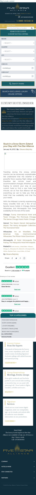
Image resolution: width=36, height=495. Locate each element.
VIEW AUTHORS (6, 337)
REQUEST (8, 392)
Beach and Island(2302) (10, 331)
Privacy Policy (24, 485)
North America (15, 246)
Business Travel (12, 251)
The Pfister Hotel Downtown (23, 236)
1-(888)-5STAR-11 (25, 21)
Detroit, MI (21, 249)
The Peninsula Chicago (26, 217)
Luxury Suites (20, 251)
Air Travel (27, 251)
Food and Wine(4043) (9, 320)
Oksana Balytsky (26, 149)
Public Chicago (29, 219)
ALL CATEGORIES (6, 334)
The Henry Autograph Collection (23, 225)
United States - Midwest (26, 246)
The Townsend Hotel (11, 228)
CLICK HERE (9, 421)
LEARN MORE (10, 363)
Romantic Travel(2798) (10, 328)
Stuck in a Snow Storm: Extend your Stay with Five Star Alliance (18, 145)
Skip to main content (7, 1)
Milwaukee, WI (14, 249)
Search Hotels (18, 84)
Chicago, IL (6, 249)
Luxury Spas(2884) (8, 325)
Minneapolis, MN (29, 249)
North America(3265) (9, 323)
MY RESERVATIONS (27, 17)
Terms (18, 485)
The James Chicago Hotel (13, 219)
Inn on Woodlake (22, 232)
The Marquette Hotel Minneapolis (22, 242)
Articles (5, 251)
